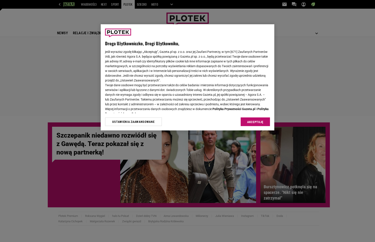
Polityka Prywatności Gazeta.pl (233, 109)
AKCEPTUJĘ (255, 122)
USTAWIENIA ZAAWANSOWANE (133, 121)
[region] (187, 77)
